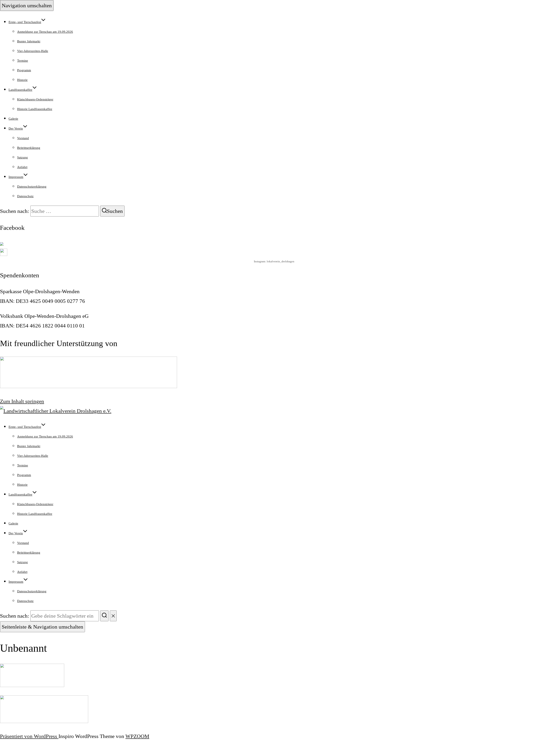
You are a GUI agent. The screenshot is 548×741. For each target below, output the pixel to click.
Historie (22, 80)
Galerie (13, 118)
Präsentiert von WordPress (29, 736)
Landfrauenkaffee (20, 89)
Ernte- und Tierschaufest (25, 22)
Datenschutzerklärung (31, 186)
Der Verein (16, 128)
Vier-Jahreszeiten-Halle (32, 51)
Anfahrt (22, 167)
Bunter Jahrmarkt (28, 41)
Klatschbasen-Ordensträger (35, 99)
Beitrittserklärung (28, 147)
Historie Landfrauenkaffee (34, 109)
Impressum (16, 177)
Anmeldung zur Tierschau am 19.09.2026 (45, 31)
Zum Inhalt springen (22, 401)
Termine (22, 60)
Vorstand (23, 138)
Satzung (22, 157)
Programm (24, 70)
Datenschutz (25, 196)
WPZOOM (137, 736)
